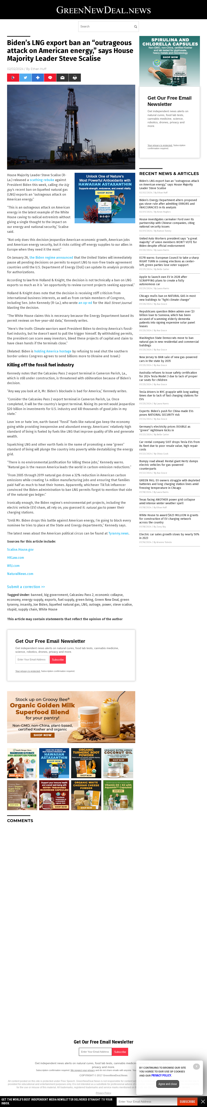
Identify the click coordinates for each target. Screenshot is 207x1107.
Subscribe (187, 1102)
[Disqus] (71, 876)
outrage (94, 604)
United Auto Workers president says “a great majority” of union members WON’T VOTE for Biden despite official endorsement (168, 242)
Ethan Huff (38, 69)
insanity (26, 604)
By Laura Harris (161, 250)
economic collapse (109, 595)
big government (56, 595)
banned (36, 595)
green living (84, 600)
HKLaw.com (15, 558)
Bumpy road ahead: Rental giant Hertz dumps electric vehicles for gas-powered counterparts (168, 465)
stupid (12, 609)
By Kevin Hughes (162, 212)
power (106, 604)
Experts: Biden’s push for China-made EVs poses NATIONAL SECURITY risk (166, 412)
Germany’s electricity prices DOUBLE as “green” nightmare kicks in (164, 428)
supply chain (27, 609)
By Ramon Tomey (162, 231)
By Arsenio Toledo (163, 542)
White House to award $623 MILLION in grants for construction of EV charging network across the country (168, 518)
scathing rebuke (42, 180)
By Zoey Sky (160, 526)
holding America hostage (52, 351)
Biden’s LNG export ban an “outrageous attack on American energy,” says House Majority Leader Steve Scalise (169, 184)
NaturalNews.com (20, 574)
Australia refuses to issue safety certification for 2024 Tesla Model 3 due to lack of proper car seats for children (168, 376)
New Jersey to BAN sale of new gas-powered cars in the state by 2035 (168, 359)
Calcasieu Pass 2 (82, 595)
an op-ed (85, 303)
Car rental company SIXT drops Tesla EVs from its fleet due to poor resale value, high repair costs (169, 445)
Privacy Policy (103, 1093)
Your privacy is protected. (27, 671)
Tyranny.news (118, 533)
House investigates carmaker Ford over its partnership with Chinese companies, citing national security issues (167, 223)
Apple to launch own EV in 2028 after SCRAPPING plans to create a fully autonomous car (163, 280)
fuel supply (66, 600)
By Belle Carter (161, 269)
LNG (84, 604)
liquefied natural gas (64, 604)
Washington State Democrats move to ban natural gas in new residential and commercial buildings (169, 341)
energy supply (32, 600)
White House (48, 609)
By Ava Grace (160, 304)
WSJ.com (13, 566)
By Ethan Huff (160, 192)
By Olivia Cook (161, 453)
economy (13, 600)
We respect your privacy (83, 1070)
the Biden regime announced (51, 257)
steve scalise (122, 604)
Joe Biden (40, 604)
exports (50, 600)
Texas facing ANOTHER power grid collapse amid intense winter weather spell (167, 501)
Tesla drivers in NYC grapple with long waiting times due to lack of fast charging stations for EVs (169, 395)
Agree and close (167, 1084)
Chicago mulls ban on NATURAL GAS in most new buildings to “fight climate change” (167, 297)
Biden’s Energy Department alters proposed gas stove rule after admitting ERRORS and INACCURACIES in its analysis (168, 203)
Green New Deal (107, 600)
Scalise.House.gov (20, 549)
